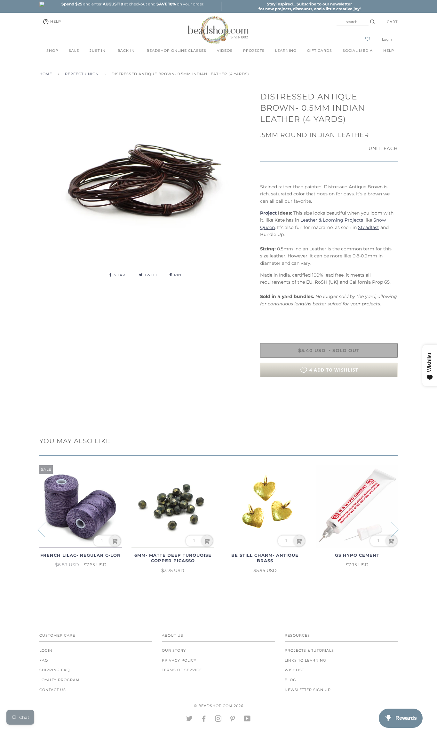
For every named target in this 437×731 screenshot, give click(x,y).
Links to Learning (305, 660)
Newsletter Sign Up (308, 690)
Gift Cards (319, 50)
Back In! (126, 50)
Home (45, 74)
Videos (225, 50)
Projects (254, 50)
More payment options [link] (328, 404)
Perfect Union (82, 74)
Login (387, 39)
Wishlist (294, 670)
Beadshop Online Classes (176, 50)
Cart (392, 22)
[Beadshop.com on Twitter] (189, 720)
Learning (286, 50)
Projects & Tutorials (309, 650)
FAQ (43, 660)
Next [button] (390, 529)
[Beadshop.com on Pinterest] (232, 720)
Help (55, 21)
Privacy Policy (179, 660)
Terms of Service (182, 670)
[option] (132, 4)
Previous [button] (45, 529)
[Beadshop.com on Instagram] (218, 720)
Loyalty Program (59, 680)
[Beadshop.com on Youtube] (247, 720)
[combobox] (353, 22)
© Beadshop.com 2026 (218, 705)
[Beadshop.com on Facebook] (204, 720)
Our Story (174, 650)
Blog (290, 680)
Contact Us (52, 690)
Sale (74, 50)
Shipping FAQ (54, 670)
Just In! (98, 50)
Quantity (270, 317)
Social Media (358, 50)
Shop (52, 50)
